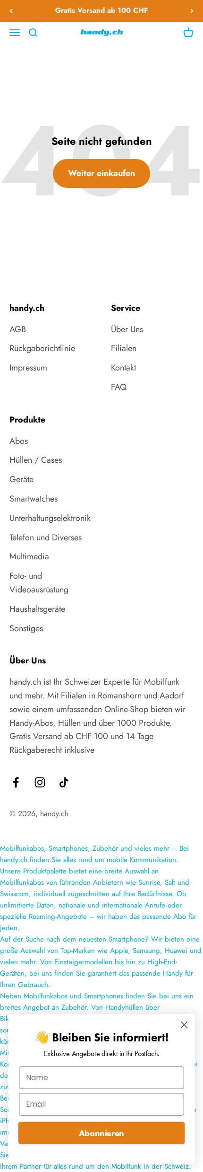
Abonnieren (101, 1133)
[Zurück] (11, 11)
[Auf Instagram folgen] (40, 782)
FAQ (119, 387)
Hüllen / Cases (35, 460)
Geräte (21, 479)
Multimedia (29, 556)
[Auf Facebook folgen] (15, 782)
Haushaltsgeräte (37, 609)
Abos (18, 441)
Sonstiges (26, 628)
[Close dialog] (184, 1025)
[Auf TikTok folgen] (64, 782)
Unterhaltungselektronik (50, 518)
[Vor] (192, 11)
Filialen (123, 348)
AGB (17, 329)
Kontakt (123, 367)
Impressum (28, 367)
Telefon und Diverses (45, 537)
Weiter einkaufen (101, 173)
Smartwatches (33, 499)
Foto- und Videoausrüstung (38, 583)
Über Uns (127, 329)
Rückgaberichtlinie (42, 348)
